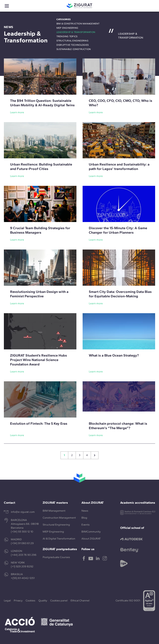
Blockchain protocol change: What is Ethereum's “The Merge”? (118, 425)
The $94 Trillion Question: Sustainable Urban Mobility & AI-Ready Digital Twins (42, 103)
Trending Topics (67, 36)
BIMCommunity (91, 531)
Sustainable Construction (73, 49)
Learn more (17, 112)
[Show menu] (7, 5)
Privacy (18, 600)
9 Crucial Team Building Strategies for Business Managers (40, 230)
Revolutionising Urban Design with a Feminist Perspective (39, 294)
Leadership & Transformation (75, 32)
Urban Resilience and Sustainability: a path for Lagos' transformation (119, 166)
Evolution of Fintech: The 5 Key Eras (38, 423)
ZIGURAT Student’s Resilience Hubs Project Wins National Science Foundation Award (38, 359)
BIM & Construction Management (78, 23)
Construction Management (59, 517)
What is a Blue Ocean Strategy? (114, 355)
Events (85, 524)
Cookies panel (58, 600)
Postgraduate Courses (56, 557)
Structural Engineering (72, 40)
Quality (42, 600)
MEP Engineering (67, 28)
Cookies (30, 600)
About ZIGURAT (91, 538)
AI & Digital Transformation (59, 538)
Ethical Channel (80, 600)
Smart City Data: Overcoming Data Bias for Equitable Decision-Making (120, 294)
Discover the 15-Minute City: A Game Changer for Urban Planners (118, 230)
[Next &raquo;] (95, 455)
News (84, 510)
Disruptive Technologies (72, 45)
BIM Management (54, 510)
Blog (84, 517)
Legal (7, 600)
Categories (63, 19)
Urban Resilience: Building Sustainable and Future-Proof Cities (41, 166)
